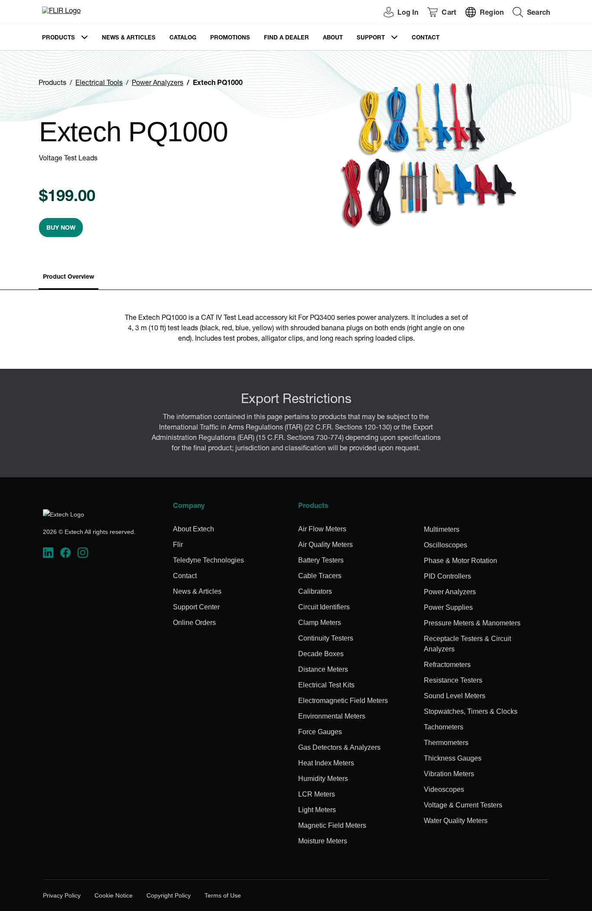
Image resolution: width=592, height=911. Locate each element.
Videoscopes (444, 789)
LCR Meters (316, 794)
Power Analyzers (157, 83)
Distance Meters (323, 669)
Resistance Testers (453, 680)
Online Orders (194, 622)
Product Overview (68, 277)
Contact (425, 38)
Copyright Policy (168, 895)
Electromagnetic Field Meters (343, 700)
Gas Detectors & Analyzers (339, 747)
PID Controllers (447, 576)
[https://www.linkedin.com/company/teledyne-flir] (48, 552)
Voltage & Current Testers (463, 805)
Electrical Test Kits (326, 685)
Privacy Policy (62, 895)
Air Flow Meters (322, 529)
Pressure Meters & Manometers (472, 623)
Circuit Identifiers (324, 607)
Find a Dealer (286, 38)
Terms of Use (223, 895)
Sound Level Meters (454, 696)
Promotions (230, 38)
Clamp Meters (319, 622)
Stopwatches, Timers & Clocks (470, 711)
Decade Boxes (321, 653)
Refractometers (447, 664)
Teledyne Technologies (208, 560)
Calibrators (315, 591)
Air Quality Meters (325, 544)
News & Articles (129, 38)
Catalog (182, 38)
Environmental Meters (331, 716)
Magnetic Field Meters (332, 825)
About (333, 38)
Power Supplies (448, 607)
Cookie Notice (113, 895)
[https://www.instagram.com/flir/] (83, 552)
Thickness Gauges (452, 758)
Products (58, 38)
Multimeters (441, 529)
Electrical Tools (99, 83)
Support (371, 38)
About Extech (193, 529)
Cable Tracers (320, 575)
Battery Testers (321, 560)
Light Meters (317, 809)
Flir (178, 544)
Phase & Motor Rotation (460, 560)
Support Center (196, 607)
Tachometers (443, 727)
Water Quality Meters (456, 820)
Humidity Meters (323, 778)
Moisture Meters (322, 841)
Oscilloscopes (445, 545)
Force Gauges (320, 731)
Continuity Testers (325, 638)
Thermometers (446, 742)
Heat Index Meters (326, 763)
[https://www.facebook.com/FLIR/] (65, 552)
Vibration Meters (449, 774)
